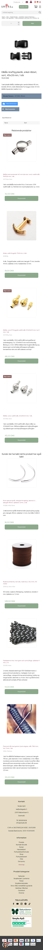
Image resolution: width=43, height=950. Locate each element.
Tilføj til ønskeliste (10, 109)
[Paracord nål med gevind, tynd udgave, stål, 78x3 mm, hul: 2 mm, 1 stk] (21, 724)
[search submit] (40, 12)
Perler (21, 881)
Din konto (21, 861)
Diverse (21, 893)
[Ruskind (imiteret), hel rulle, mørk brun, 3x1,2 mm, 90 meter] (21, 559)
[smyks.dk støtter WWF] (22, 911)
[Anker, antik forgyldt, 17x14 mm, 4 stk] (21, 231)
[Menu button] (40, 6)
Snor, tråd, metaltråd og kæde (21, 886)
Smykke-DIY (23, 7)
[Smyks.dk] (7, 7)
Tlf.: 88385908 (21, 820)
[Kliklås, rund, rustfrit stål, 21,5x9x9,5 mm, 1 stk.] (21, 393)
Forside (21, 842)
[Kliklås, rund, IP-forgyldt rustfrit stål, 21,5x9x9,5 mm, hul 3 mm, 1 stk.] (21, 308)
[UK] (40, 2)
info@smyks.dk (21, 823)
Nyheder (21, 876)
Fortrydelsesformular (21, 852)
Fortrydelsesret (21, 857)
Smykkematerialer (21, 883)
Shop (21, 854)
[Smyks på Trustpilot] (22, 922)
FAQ (21, 859)
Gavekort (21, 890)
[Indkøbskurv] (36, 7)
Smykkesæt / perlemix (21, 878)
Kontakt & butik (21, 845)
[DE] (37, 2)
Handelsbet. (21, 849)
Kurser (21, 847)
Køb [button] (32, 23)
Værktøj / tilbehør (21, 888)
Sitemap (21, 865)
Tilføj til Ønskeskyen (11, 103)
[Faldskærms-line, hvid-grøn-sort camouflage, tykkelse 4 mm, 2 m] (21, 638)
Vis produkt (22, 198)
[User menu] (31, 2)
